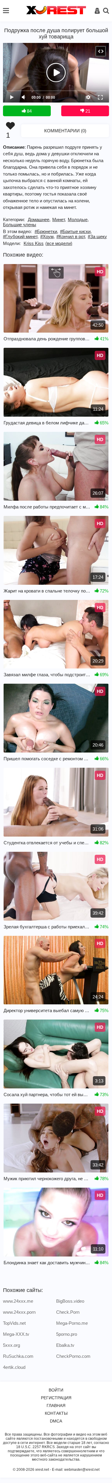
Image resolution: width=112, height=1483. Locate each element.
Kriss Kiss (34, 243)
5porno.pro (66, 1334)
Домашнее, (39, 219)
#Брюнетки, (46, 231)
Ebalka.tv (65, 1345)
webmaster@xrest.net (81, 1470)
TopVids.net (14, 1323)
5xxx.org (11, 1345)
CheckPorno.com (73, 1356)
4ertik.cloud (14, 1367)
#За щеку (97, 236)
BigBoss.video (70, 1301)
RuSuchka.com (18, 1356)
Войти (56, 1390)
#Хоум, (47, 236)
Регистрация (56, 1397)
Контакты (56, 1413)
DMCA (56, 1421)
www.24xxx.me (18, 1301)
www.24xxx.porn (19, 1312)
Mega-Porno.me (72, 1323)
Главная (56, 1405)
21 (87, 111)
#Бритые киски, (76, 231)
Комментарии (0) (65, 130)
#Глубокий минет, (21, 236)
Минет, (59, 219)
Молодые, (78, 219)
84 (29, 111)
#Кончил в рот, (71, 236)
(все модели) (58, 243)
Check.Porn (67, 1312)
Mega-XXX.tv (16, 1334)
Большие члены (19, 224)
